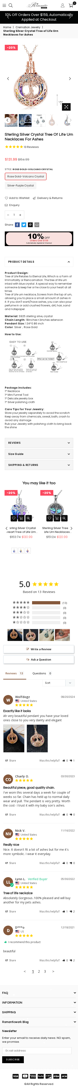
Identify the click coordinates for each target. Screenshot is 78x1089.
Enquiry (14, 205)
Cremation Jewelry (28, 27)
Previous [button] (8, 17)
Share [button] (12, 760)
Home (7, 27)
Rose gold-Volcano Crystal (25, 176)
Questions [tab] (39, 673)
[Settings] (62, 5)
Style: (29, 169)
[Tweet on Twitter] (23, 224)
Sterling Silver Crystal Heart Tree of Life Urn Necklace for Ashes (21, 530)
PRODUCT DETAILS (21, 262)
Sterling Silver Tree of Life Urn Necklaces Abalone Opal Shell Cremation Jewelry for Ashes (57, 530)
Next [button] (70, 17)
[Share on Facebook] (17, 224)
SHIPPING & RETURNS (23, 465)
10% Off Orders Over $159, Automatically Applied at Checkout (39, 17)
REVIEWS (14, 443)
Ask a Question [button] (41, 659)
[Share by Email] (36, 224)
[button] (65, 760)
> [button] (53, 971)
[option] (39, 17)
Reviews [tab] (11, 673)
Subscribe (13, 1059)
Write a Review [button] (41, 649)
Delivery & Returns (50, 198)
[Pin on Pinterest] (30, 224)
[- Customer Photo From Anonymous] (46, 635)
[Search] (10, 5)
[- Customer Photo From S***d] (62, 635)
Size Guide (15, 454)
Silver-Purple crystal (20, 185)
